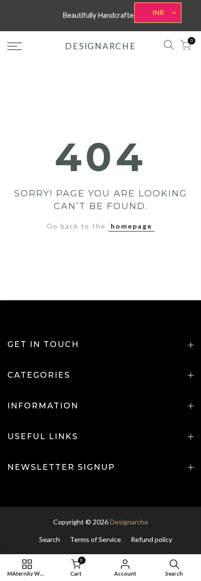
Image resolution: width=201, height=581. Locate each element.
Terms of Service (95, 539)
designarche (100, 46)
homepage (131, 226)
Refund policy (151, 539)
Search (49, 539)
